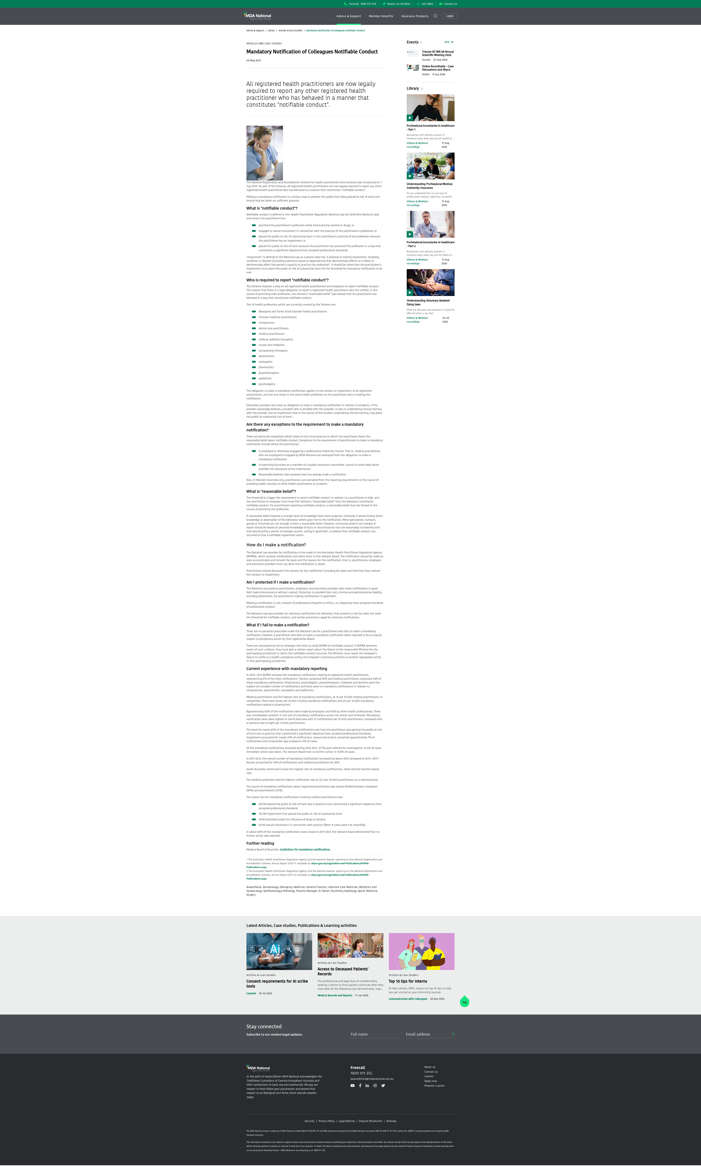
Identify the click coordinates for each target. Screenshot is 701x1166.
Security (310, 1121)
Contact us (450, 4)
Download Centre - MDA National (278, 1150)
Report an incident (399, 4)
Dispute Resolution (370, 1121)
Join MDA (427, 4)
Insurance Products (414, 16)
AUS (447, 42)
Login (449, 16)
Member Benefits (381, 16)
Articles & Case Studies (290, 30)
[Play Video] (431, 107)
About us (429, 1067)
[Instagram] (375, 1086)
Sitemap (391, 1121)
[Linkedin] (367, 1086)
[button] (349, 16)
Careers (429, 1076)
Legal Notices (347, 1121)
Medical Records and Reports (335, 995)
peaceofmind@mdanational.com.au (372, 1079)
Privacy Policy (327, 1121)
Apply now (430, 1081)
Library (271, 30)
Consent (251, 993)
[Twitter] (383, 1086)
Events (413, 42)
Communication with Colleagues (408, 999)
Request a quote (434, 1085)
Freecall (362, 4)
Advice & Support (349, 16)
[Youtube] (352, 1086)
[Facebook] (360, 1086)
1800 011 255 (361, 1073)
